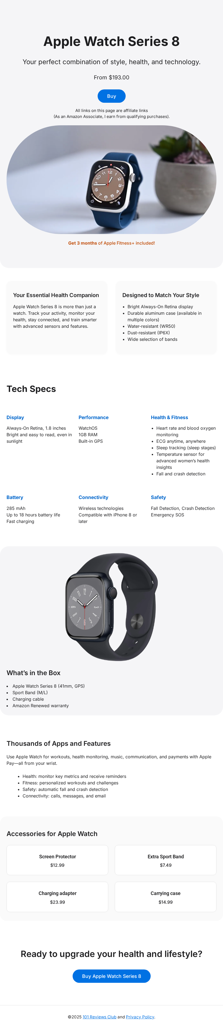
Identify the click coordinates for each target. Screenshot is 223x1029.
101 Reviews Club (99, 1016)
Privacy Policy (140, 1016)
